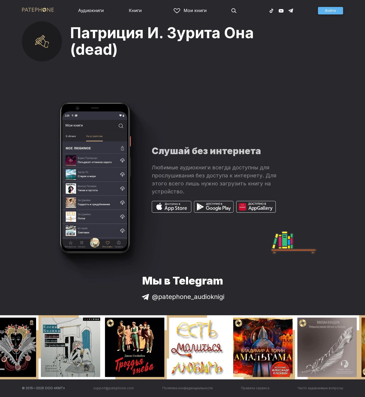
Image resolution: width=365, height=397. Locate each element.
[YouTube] (281, 10)
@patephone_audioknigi (188, 297)
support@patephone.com (113, 388)
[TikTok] (271, 10)
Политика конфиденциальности (187, 388)
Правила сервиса (255, 388)
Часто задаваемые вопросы (320, 388)
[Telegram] (291, 10)
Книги (135, 10)
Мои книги (195, 10)
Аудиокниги (91, 10)
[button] (330, 10)
